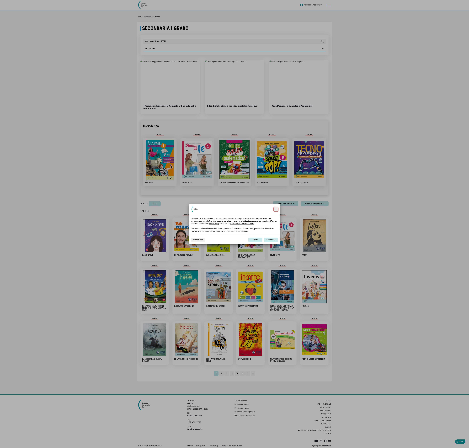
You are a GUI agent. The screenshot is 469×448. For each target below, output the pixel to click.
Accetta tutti (270, 240)
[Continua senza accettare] (276, 209)
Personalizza (198, 240)
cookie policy (214, 224)
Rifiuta (255, 240)
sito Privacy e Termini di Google (242, 224)
